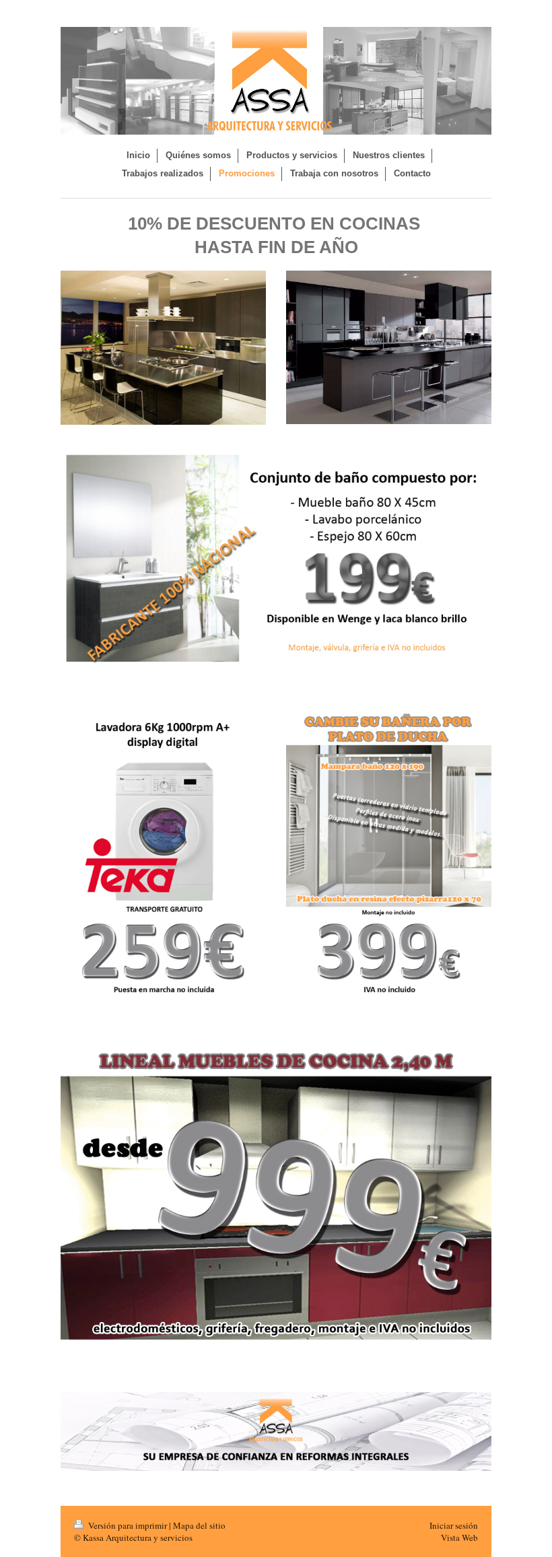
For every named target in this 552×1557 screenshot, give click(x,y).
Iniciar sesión (453, 1525)
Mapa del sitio (199, 1525)
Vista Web (459, 1537)
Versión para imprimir (127, 1525)
